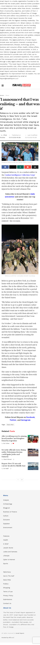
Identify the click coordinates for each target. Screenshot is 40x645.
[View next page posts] (22, 479)
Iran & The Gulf (8, 576)
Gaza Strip (7, 580)
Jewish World (8, 548)
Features (6, 536)
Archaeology (7, 504)
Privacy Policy (8, 595)
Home (2, 95)
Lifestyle (6, 555)
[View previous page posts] (18, 479)
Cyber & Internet (9, 559)
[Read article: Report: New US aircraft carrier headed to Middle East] (33, 466)
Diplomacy (7, 572)
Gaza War (10, 424)
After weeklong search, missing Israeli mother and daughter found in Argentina (14, 438)
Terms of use (8, 591)
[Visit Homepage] (21, 85)
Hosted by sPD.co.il (8, 637)
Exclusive (6, 519)
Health (5, 540)
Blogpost (6, 508)
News (7, 95)
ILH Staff (6, 468)
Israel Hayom (20, 633)
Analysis (6, 500)
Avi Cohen (6, 443)
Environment (7, 527)
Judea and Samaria (10, 552)
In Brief (5, 544)
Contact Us (7, 603)
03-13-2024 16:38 (14, 137)
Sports (5, 563)
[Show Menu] (3, 85)
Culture (5, 516)
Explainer (6, 523)
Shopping (6, 588)
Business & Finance (10, 512)
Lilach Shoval (7, 459)
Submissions (7, 599)
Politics (5, 584)
